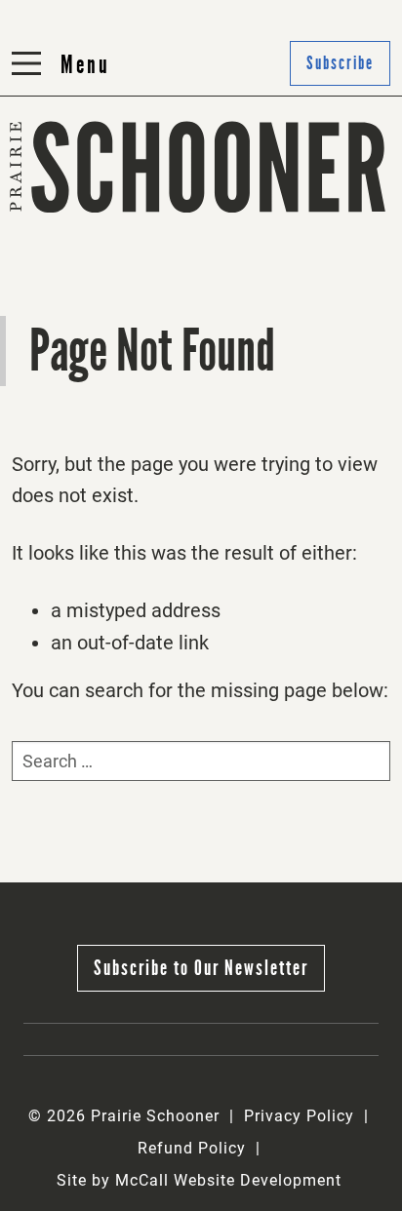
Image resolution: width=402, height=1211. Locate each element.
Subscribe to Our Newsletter (201, 968)
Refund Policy (192, 1148)
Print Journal (70, 214)
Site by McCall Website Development (199, 1180)
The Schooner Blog (94, 262)
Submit (238, 214)
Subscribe (250, 262)
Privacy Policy (299, 1116)
